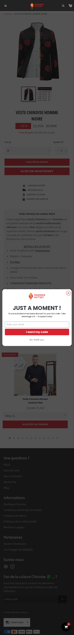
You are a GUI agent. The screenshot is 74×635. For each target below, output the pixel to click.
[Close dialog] (68, 293)
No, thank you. (37, 339)
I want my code (37, 332)
